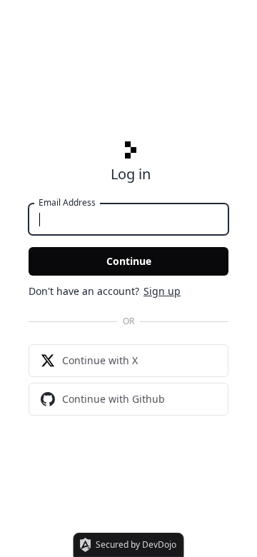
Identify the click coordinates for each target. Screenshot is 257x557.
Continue (128, 261)
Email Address (67, 202)
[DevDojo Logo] (130, 150)
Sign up (162, 291)
